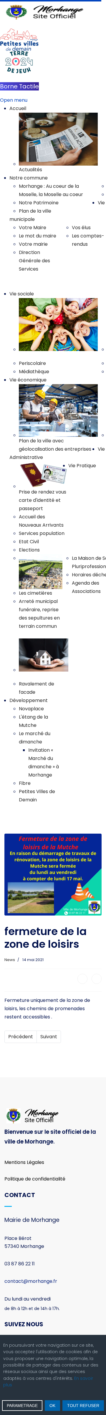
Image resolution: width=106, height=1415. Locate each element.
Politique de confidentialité (34, 1178)
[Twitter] (97, 979)
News (9, 960)
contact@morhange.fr (30, 1281)
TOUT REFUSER (83, 1405)
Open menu (13, 100)
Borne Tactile (19, 86)
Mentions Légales (24, 1162)
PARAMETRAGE (22, 1405)
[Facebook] (82, 979)
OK (52, 1405)
